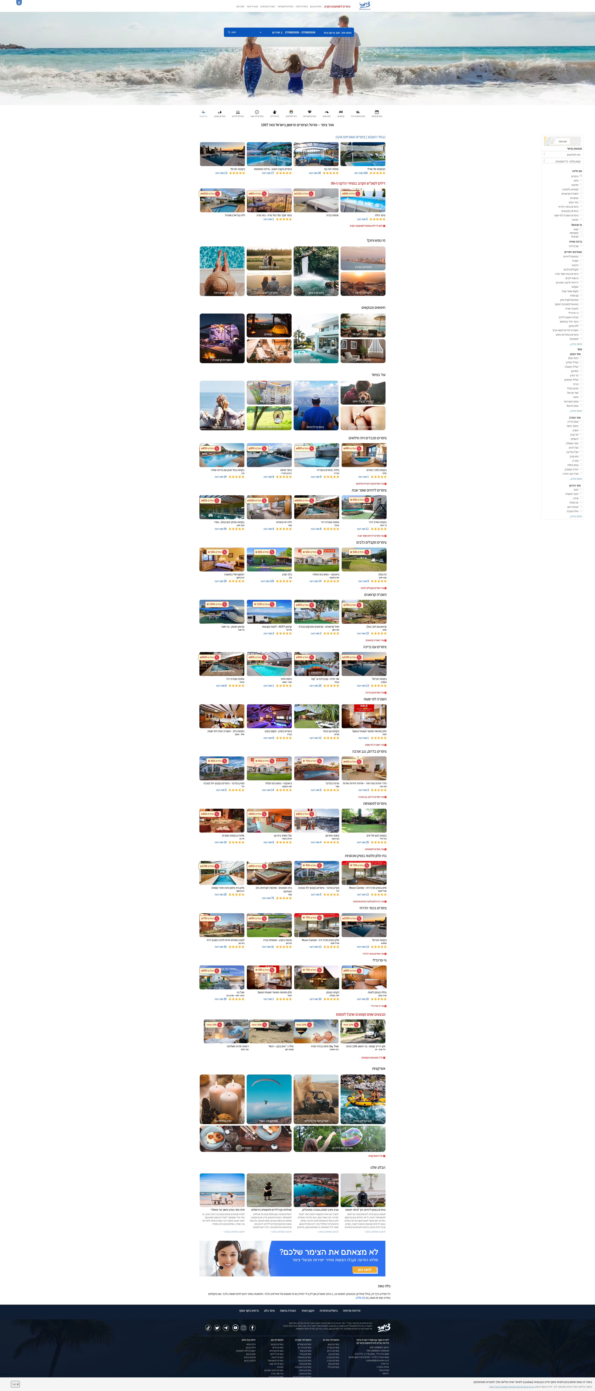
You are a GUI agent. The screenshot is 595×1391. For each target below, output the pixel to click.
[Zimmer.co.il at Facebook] (252, 1326)
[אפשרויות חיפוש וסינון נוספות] (111, 47)
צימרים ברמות (305, 1370)
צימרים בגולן (333, 1363)
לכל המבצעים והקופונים (372, 1057)
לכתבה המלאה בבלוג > (234, 1231)
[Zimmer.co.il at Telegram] (226, 1326)
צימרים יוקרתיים (276, 1350)
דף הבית (385, 1363)
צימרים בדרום (333, 1350)
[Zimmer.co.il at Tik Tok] (208, 1326)
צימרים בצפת (305, 1363)
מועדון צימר (384, 1370)
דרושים (386, 1373)
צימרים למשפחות (285, 6)
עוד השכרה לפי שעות (374, 744)
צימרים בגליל (333, 1367)
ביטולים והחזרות (329, 1311)
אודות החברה (383, 1367)
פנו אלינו (360, 1298)
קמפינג (280, 1367)
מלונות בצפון (250, 1360)
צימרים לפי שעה (276, 1363)
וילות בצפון (251, 1347)
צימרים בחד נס (304, 1347)
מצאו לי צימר (252, 6)
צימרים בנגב (333, 1354)
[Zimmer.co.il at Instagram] (243, 1326)
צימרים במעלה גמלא (302, 1376)
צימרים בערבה (332, 1357)
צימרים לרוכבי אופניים (273, 1370)
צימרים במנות (305, 1373)
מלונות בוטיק (250, 1357)
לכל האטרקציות (375, 1155)
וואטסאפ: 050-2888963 (378, 1350)
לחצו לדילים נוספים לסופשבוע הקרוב (366, 225)
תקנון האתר (307, 1311)
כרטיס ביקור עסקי (249, 1311)
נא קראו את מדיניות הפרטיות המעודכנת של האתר (511, 1386)
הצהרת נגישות (288, 1311)
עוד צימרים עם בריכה (375, 692)
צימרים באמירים (304, 1344)
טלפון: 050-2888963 (379, 1347)
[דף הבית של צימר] (297, 58)
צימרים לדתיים (276, 1354)
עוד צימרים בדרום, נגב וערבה (371, 796)
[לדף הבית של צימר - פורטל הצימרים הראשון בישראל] (384, 1327)
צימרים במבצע (277, 1344)
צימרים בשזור (305, 1350)
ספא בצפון (251, 1354)
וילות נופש (251, 1344)
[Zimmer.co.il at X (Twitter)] (217, 1326)
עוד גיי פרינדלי (377, 1006)
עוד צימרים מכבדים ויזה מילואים (370, 483)
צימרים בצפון (316, 6)
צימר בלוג (269, 1311)
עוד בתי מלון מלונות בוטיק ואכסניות (368, 901)
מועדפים (240, 6)
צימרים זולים (277, 1347)
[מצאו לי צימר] (292, 1258)
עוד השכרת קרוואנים (375, 640)
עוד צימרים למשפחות (374, 849)
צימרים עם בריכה (276, 1376)
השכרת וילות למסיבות (246, 1350)
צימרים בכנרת (333, 1360)
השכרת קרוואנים (267, 6)
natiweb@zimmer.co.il (377, 1360)
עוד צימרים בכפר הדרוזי (373, 953)
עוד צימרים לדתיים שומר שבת (371, 535)
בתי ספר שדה (277, 1373)
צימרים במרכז (333, 1347)
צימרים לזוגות (302, 6)
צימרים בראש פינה (303, 1367)
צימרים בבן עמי (304, 1360)
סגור (15, 1384)
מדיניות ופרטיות (351, 1311)
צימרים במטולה (304, 1357)
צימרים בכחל (305, 1354)
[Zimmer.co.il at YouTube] (235, 1325)
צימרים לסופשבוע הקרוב (337, 6)
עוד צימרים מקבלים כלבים (372, 588)
